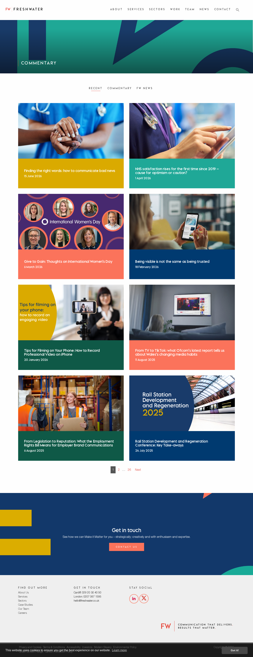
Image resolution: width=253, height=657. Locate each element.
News (204, 9)
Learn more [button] (119, 650)
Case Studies (25, 605)
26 (129, 470)
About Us (23, 593)
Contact (222, 9)
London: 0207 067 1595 (87, 597)
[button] (237, 10)
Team (190, 9)
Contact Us (126, 546)
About (116, 9)
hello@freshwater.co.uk (86, 601)
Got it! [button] (235, 650)
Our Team (23, 609)
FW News (145, 88)
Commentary (119, 88)
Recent (96, 88)
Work (175, 9)
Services (136, 9)
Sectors (157, 9)
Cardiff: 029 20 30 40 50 (87, 593)
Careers (22, 613)
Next (138, 470)
